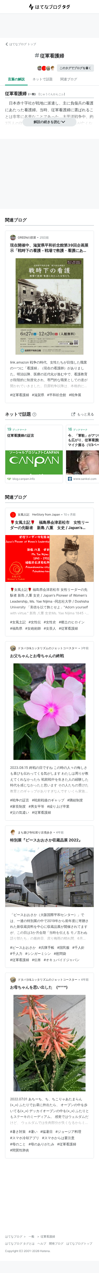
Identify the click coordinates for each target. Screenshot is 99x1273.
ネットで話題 (42, 79)
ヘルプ (41, 1243)
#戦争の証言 (19, 800)
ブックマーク (17, 429)
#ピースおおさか (23, 947)
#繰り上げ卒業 (58, 806)
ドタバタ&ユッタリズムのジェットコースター (47, 648)
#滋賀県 (38, 395)
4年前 (60, 832)
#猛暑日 (46, 1131)
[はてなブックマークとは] (34, 414)
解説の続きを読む (47, 122)
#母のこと (18, 1144)
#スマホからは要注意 (58, 1138)
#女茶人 (50, 628)
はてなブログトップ (79, 1243)
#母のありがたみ (41, 1144)
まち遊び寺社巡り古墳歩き (35, 832)
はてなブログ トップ (22, 44)
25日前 (44, 237)
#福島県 (16, 628)
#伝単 (36, 960)
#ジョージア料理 (68, 1131)
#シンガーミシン (38, 953)
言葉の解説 (16, 79)
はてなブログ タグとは (20, 1243)
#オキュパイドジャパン (62, 960)
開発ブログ (56, 1243)
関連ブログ (68, 79)
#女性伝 (35, 622)
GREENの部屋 (27, 237)
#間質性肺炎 (19, 1150)
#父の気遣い (19, 812)
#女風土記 (18, 622)
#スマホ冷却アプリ (24, 1138)
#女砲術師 (33, 628)
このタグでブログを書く (75, 68)
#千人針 (78, 947)
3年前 (85, 648)
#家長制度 (18, 806)
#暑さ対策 (18, 1131)
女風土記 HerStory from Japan (39, 514)
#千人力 (16, 953)
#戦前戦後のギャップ (48, 800)
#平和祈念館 (56, 395)
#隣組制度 (75, 800)
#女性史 (50, 622)
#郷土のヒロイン (72, 622)
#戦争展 (75, 395)
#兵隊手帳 (46, 947)
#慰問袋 (60, 953)
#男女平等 (36, 806)
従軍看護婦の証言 (20, 435)
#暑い (33, 1131)
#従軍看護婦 (19, 395)
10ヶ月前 (70, 514)
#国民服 (63, 947)
